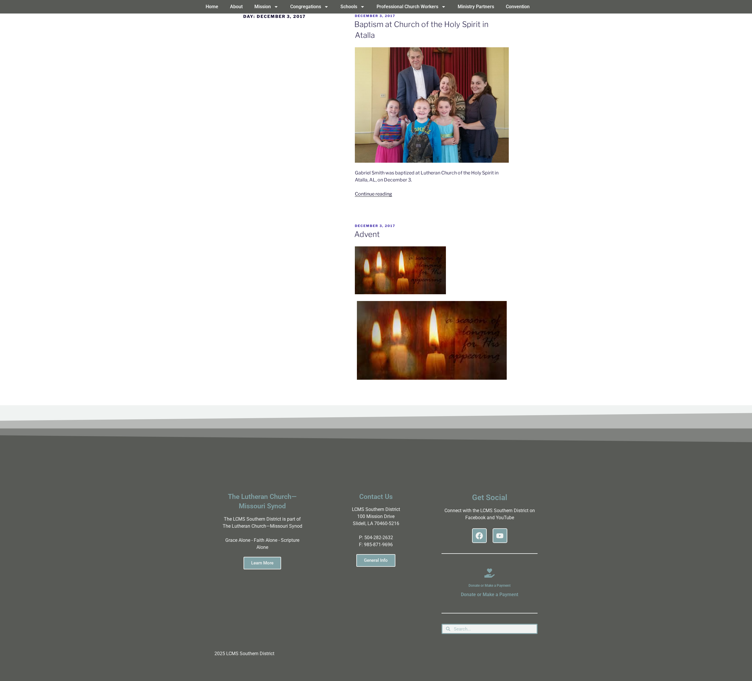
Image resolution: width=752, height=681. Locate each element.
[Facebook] (479, 535)
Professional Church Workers (407, 6)
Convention (518, 6)
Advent (367, 234)
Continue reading (373, 194)
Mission (262, 6)
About (236, 6)
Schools (348, 6)
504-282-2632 (378, 537)
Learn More (262, 563)
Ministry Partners (476, 6)
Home (212, 6)
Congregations (305, 6)
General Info (376, 560)
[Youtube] (500, 535)
